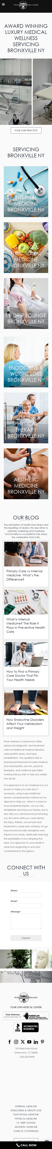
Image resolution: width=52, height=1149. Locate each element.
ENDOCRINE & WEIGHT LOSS (26, 1110)
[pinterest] (42, 1042)
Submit (26, 938)
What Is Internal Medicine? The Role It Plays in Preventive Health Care (25, 625)
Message (16, 911)
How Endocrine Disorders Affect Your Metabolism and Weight (25, 724)
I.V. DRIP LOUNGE (26, 1122)
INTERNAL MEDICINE (26, 1106)
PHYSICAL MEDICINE (26, 1118)
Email (14, 901)
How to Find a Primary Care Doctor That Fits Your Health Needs (22, 675)
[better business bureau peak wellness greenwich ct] (26, 1023)
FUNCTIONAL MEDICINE (26, 1114)
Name (14, 890)
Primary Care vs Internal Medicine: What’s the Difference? (24, 575)
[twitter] (23, 1042)
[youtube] (29, 1042)
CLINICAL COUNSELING (26, 1131)
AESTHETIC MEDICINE (26, 1126)
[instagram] (16, 1042)
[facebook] (10, 1042)
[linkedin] (36, 1042)
